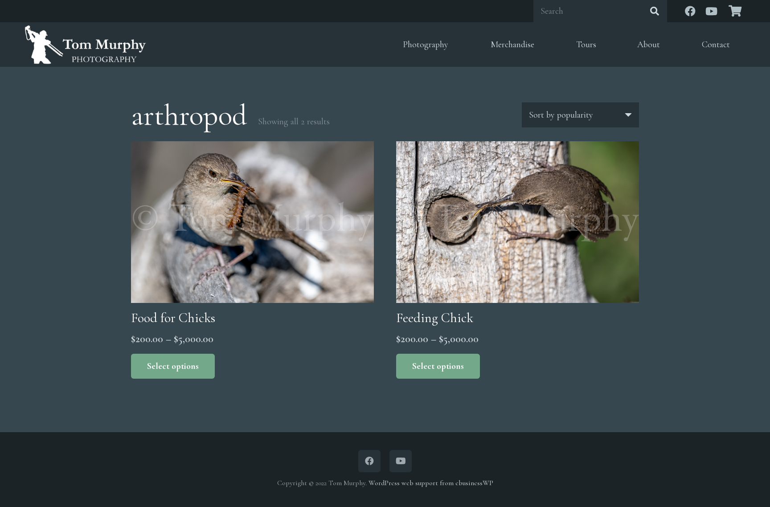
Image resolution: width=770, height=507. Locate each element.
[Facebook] (690, 11)
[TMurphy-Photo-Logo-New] (85, 44)
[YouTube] (711, 11)
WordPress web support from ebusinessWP (431, 482)
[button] (455, 45)
